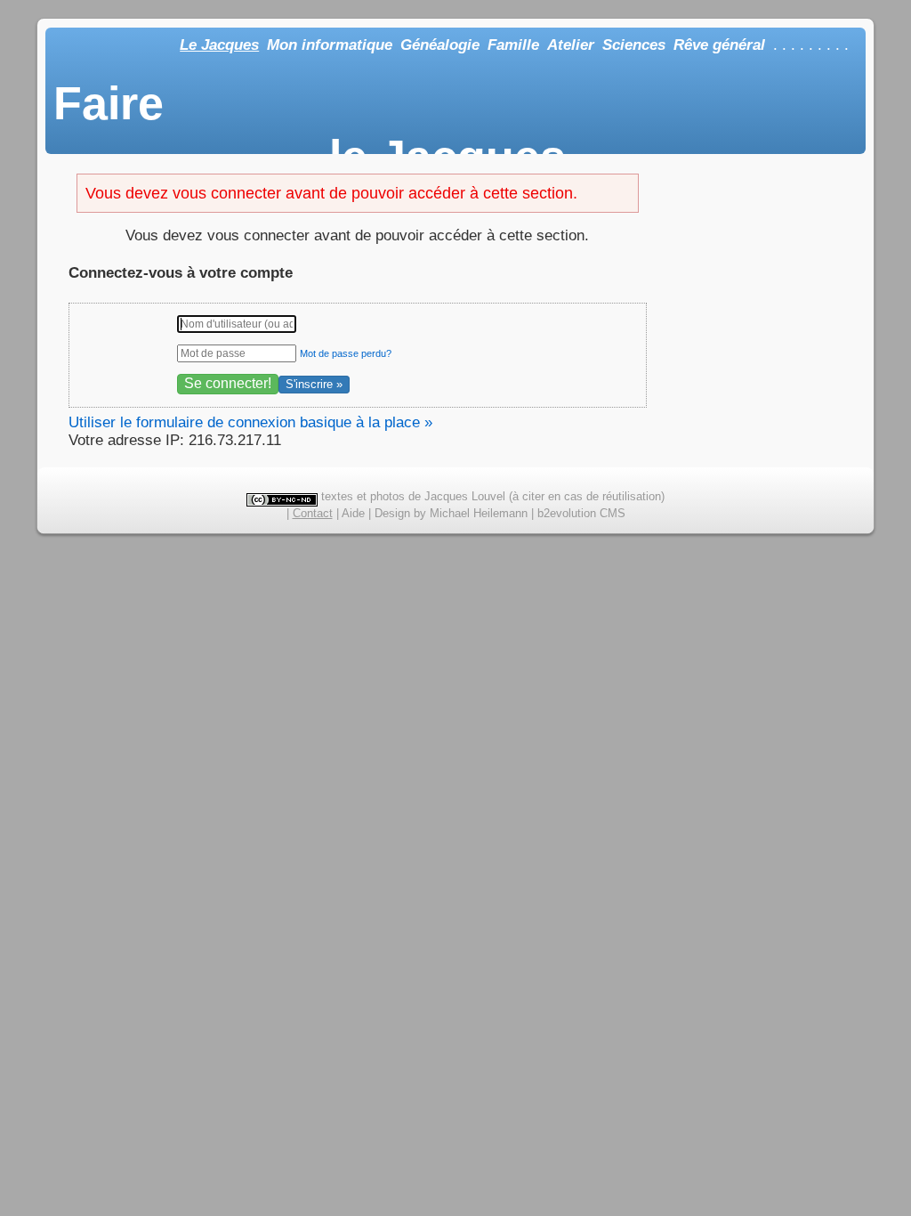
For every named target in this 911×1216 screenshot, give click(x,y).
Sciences (633, 44)
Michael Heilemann (479, 513)
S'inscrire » (314, 384)
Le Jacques (219, 44)
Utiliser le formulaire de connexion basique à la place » (250, 422)
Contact (313, 513)
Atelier (570, 44)
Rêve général (719, 44)
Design (392, 513)
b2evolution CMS (581, 513)
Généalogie (440, 44)
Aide (353, 513)
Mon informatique (329, 44)
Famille (513, 44)
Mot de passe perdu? (345, 353)
